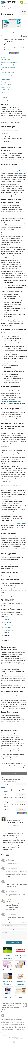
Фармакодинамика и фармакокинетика (12, 65)
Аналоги (3, 92)
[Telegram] (14, 53)
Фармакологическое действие (9, 62)
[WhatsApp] (18, 53)
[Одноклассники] (12, 53)
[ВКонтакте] (10, 53)
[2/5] (3, 35)
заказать (21, 784)
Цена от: (23, 13)
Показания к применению (8, 67)
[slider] (23, 922)
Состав (3, 57)
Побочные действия (7, 72)
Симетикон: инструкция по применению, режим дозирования (12, 76)
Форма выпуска (5, 59)
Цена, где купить (5, 100)
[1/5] (1, 35)
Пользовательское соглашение (10, 1007)
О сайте (3, 1009)
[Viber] (16, 53)
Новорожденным (6, 95)
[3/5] (4, 35)
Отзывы (3, 97)
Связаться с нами (6, 1011)
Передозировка (5, 79)
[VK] (2, 1015)
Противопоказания (6, 70)
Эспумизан (7, 622)
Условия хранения (6, 87)
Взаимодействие (6, 82)
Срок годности (5, 89)
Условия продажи (6, 84)
